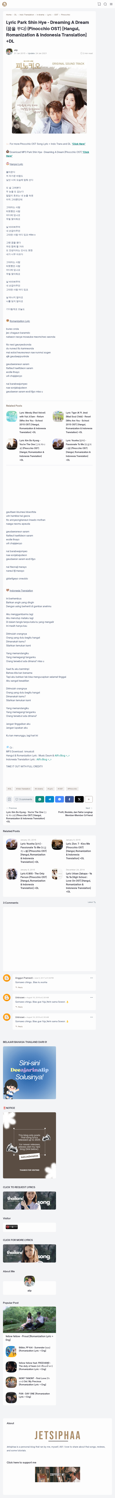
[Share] (89, 799)
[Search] (105, 4)
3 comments (25, 799)
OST (61, 789)
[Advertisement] (49, 489)
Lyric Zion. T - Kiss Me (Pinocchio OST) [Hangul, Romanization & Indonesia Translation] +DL (78, 851)
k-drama (39, 789)
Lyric (51, 789)
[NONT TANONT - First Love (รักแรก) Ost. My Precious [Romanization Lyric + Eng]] (11, 1387)
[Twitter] (79, 799)
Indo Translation (24, 789)
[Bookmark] (9, 800)
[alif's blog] (4, 4)
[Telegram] (49, 799)
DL (10, 789)
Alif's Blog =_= (62, 755)
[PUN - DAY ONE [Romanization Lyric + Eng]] (11, 1402)
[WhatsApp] (39, 799)
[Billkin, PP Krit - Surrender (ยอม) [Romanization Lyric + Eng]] (11, 1356)
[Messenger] (59, 799)
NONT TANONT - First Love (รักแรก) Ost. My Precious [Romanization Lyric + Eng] (34, 1381)
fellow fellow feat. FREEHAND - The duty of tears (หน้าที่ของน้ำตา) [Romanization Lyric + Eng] (36, 1366)
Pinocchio (73, 789)
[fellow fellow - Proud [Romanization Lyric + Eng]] (29, 1332)
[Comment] (92, 902)
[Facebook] (69, 799)
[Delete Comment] (91, 978)
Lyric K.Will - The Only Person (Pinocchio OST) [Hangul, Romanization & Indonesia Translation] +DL (34, 881)
